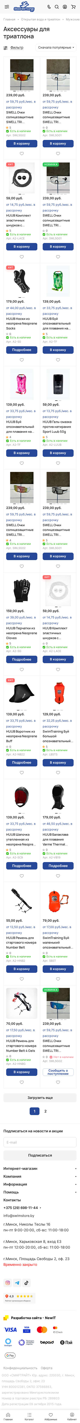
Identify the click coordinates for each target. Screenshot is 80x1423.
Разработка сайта (26, 1318)
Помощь (11, 1192)
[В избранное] (21, 153)
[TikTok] (26, 1283)
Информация (15, 1184)
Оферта (46, 1368)
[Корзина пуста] (73, 6)
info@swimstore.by (18, 1216)
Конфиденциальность (20, 1368)
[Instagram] (7, 1283)
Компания (12, 1176)
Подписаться (40, 1155)
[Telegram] (17, 1283)
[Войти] (65, 6)
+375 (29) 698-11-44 (20, 1208)
